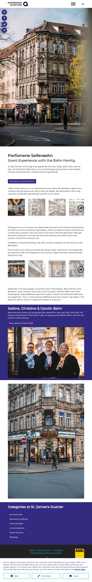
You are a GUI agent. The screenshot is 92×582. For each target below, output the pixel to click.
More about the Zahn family (21, 323)
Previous (6, 210)
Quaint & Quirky (16, 532)
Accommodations (17, 528)
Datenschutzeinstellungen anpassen (46, 553)
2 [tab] (43, 224)
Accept (75, 576)
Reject (16, 576)
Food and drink (16, 514)
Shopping (14, 537)
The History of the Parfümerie (22, 181)
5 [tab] (53, 224)
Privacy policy (80, 569)
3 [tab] (46, 224)
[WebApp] (18, 4)
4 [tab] (49, 224)
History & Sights (16, 523)
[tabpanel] (16, 207)
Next (80, 208)
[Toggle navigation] (73, 4)
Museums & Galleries (19, 519)
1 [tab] (39, 224)
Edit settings (46, 576)
